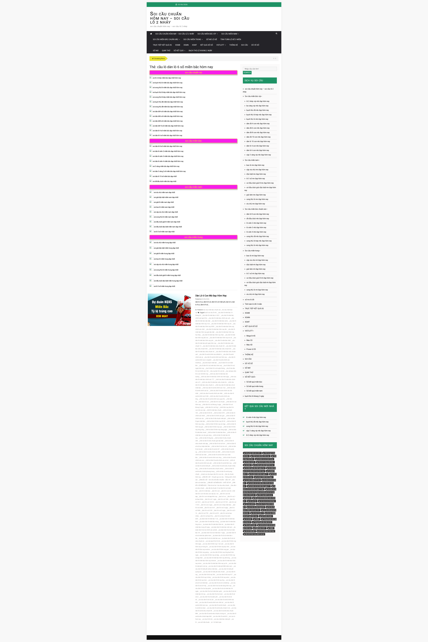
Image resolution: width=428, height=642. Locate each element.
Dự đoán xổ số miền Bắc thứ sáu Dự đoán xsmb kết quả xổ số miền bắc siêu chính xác (259, 492)
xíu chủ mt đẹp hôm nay (255, 294)
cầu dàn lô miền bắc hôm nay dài (216, 329)
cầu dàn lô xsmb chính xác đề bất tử (211, 354)
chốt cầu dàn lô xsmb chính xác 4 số (214, 388)
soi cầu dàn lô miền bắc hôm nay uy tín (215, 563)
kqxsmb (248, 498)
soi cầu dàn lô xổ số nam (215, 594)
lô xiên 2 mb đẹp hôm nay (256, 223)
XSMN (186, 45)
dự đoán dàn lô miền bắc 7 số (209, 519)
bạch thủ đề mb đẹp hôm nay (257, 110)
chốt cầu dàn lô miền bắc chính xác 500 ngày (215, 376)
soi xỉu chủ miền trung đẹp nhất (165, 242)
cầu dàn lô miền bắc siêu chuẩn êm (220, 349)
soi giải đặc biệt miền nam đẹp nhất (166, 197)
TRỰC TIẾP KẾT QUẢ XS (162, 45)
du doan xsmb (250, 462)
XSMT (194, 45)
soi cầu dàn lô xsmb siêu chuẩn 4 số (218, 608)
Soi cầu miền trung (192, 39)
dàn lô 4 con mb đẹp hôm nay (257, 146)
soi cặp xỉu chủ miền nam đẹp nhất (166, 212)
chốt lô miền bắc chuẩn (214, 410)
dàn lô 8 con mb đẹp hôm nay (257, 214)
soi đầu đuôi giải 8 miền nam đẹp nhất (167, 222)
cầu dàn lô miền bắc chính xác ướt (219, 318)
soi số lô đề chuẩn (204, 622)
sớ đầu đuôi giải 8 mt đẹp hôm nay (259, 278)
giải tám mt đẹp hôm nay (255, 269)
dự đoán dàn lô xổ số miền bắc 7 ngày (213, 533)
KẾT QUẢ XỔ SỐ (206, 45)
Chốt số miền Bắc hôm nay (261, 456)
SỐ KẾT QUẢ (178, 50)
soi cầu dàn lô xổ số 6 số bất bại (219, 583)
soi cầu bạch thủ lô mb (213, 541)
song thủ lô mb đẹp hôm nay (257, 245)
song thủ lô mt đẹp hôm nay (257, 290)
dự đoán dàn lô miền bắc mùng (209, 521)
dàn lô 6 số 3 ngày (222, 507)
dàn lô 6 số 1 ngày (210, 499)
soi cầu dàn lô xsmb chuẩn (218, 605)
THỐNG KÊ (233, 45)
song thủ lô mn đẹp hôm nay (257, 199)
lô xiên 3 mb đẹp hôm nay (256, 227)
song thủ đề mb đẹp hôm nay (257, 236)
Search (247, 72)
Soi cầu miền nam (229, 34)
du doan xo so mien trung (265, 459)
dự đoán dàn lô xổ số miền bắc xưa (209, 538)
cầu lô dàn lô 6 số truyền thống (215, 368)
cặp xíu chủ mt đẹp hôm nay (257, 260)
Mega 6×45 (250, 336)
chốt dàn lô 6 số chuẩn (217, 402)
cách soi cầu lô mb (210, 312)
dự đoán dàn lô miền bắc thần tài (213, 524)
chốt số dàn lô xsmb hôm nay (222, 463)
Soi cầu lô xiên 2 (258, 513)
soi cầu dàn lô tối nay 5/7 (224, 574)
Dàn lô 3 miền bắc (204, 491)
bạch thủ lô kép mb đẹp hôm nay (259, 115)
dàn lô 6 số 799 (203, 513)
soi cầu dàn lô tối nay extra (221, 577)
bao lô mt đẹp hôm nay (255, 256)
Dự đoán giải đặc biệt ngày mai (255, 468)
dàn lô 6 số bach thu (207, 516)
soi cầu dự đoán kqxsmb (256, 507)
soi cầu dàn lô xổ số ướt (206, 599)
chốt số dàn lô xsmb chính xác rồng (210, 457)
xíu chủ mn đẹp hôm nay (255, 204)
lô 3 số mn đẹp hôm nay (255, 178)
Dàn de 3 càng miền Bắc (266, 462)
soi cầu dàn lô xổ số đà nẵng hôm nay (219, 585)
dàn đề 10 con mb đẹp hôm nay (258, 137)
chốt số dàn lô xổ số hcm (217, 443)
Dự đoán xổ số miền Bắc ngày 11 (259, 486)
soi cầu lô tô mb (207, 619)
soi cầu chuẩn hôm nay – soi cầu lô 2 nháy (169, 18)
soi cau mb (252, 501)
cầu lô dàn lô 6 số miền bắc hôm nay (210, 365)
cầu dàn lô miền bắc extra (220, 321)
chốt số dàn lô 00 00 (206, 413)
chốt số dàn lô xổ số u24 (219, 446)
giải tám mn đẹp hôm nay (256, 195)
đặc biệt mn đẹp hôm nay (256, 174)
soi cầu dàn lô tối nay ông (216, 580)
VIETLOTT (220, 45)
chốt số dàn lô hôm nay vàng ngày (216, 429)
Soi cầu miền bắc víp (207, 34)
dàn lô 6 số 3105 (207, 510)
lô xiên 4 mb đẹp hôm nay (256, 232)
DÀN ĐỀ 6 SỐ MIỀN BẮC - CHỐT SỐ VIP (219, 482)
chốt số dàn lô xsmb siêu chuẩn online (211, 468)
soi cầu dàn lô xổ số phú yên (209, 597)
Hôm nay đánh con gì (265, 495)
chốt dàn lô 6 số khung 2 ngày (212, 404)
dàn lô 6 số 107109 (222, 502)
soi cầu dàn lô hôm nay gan (220, 549)
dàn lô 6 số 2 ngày (206, 505)
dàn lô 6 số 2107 (210, 507)
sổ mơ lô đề (211, 39)
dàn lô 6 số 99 (214, 513)
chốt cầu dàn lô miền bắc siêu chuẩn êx (214, 382)
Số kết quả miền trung (254, 386)
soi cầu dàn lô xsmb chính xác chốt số (211, 602)
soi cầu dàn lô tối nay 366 (207, 574)
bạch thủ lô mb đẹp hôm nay (257, 119)
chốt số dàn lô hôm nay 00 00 (216, 421)
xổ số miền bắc (250, 531)
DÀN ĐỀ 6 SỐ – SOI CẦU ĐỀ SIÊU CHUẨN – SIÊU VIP (214, 480)
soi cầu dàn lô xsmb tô (220, 616)
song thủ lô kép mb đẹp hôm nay (259, 241)
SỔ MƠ (155, 50)
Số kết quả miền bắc (254, 382)
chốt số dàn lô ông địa (206, 438)
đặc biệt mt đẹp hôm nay (256, 265)
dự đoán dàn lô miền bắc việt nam (222, 527)
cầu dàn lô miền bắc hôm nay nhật (213, 335)
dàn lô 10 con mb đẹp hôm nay (258, 141)
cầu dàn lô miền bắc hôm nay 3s (221, 324)
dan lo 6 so (222, 496)
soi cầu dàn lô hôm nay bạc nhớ (219, 546)
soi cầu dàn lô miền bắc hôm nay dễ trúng (217, 558)
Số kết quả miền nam (254, 391)
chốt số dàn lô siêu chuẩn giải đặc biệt (211, 441)
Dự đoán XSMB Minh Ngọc (264, 477)
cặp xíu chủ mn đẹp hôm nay (257, 170)
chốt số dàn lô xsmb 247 (212, 449)
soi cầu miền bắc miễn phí (222, 619)
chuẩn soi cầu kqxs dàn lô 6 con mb (212, 474)
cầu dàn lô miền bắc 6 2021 (211, 315)
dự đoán (248, 465)
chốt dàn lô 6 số (204, 402)
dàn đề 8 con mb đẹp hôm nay (258, 132)
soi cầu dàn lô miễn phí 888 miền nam (220, 566)
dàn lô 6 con (216, 491)
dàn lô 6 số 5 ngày (219, 510)
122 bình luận (217, 622)
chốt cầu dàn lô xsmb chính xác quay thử (212, 399)
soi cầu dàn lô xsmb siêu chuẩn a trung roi (213, 613)
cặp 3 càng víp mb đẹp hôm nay (258, 155)
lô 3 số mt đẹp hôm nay (255, 273)
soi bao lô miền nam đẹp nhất (164, 207)
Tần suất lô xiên (250, 525)
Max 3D (249, 340)
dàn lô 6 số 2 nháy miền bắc (222, 505)
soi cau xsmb (250, 504)
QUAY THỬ (166, 50)
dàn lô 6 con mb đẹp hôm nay (210, 295)
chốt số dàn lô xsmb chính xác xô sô (217, 460)
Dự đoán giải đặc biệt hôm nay (264, 465)
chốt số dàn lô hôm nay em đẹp (215, 424)
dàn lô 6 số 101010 (208, 502)
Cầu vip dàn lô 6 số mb (217, 371)
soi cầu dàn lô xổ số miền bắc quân (211, 591)
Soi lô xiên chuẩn (266, 516)
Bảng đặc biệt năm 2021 (253, 453)
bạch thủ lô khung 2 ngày (200, 50)
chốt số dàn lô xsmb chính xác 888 (209, 452)
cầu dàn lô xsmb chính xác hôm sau (216, 357)
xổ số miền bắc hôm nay (266, 531)
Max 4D (249, 345)
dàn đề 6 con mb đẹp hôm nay (258, 128)
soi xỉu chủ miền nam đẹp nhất (164, 192)
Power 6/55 (251, 349)
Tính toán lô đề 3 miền (230, 39)
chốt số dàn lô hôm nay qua (213, 427)
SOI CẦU (244, 45)
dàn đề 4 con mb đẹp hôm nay (258, 124)
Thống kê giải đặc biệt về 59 (262, 522)
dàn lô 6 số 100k (223, 499)
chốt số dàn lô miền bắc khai (217, 432)
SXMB (257, 519)
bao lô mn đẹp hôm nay (255, 165)
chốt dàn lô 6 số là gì (211, 407)
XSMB (177, 45)
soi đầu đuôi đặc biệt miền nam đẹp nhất (168, 227)
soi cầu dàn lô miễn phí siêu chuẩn (214, 572)
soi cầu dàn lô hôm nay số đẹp (209, 555)
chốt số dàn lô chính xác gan (215, 415)
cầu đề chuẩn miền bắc (210, 363)
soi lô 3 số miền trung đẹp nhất (164, 286)
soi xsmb (248, 519)
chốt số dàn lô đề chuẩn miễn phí (216, 418)
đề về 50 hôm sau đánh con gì (255, 534)
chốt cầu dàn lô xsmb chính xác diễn (211, 393)
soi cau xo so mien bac (267, 501)
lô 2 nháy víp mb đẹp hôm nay (257, 101)
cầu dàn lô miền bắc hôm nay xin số (221, 337)
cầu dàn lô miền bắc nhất (223, 340)
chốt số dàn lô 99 (219, 413)
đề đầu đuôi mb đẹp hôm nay (257, 218)
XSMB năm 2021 (260, 528)
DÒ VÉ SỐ (255, 45)
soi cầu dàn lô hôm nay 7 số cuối (213, 544)
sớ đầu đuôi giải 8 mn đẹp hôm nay (260, 183)
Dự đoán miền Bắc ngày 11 (259, 474)
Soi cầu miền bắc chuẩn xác (165, 39)
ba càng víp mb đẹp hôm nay (257, 106)
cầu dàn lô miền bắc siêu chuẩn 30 (213, 346)
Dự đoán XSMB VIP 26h (253, 480)
